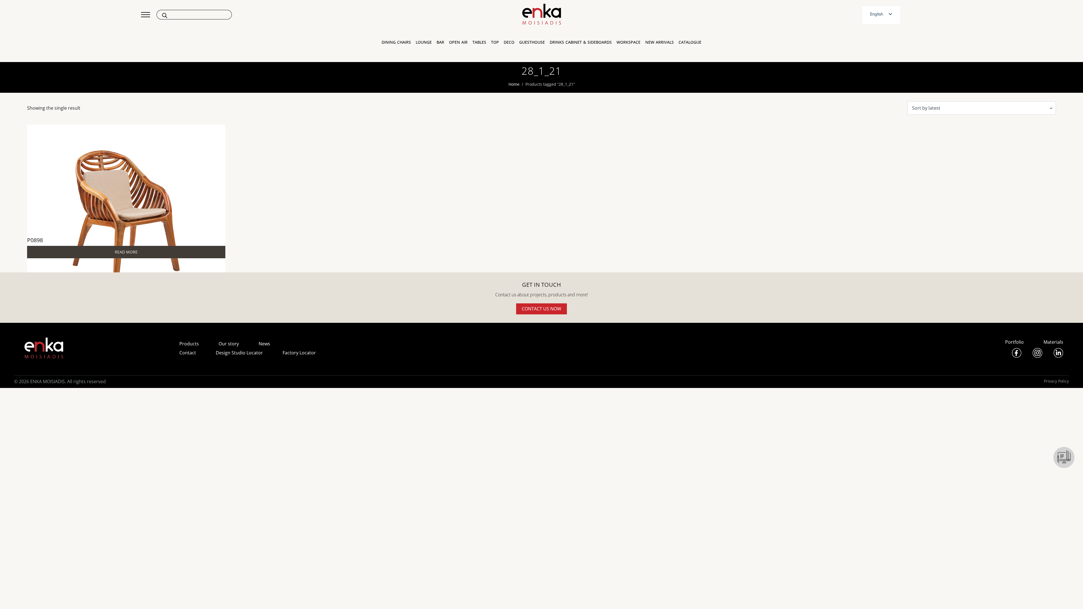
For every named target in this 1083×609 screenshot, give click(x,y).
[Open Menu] (145, 14)
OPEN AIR (458, 42)
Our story (229, 344)
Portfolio (1014, 342)
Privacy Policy (1056, 381)
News (264, 344)
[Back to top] (1071, 597)
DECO (509, 42)
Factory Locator (299, 353)
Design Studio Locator (239, 353)
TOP (495, 42)
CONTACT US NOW (541, 309)
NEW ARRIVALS (659, 42)
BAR (440, 42)
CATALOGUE (690, 42)
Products (189, 344)
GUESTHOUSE (532, 42)
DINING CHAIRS (396, 42)
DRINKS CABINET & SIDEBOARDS (581, 42)
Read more (126, 252)
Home (514, 84)
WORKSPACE (628, 42)
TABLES (479, 42)
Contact (187, 353)
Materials (1053, 342)
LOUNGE (424, 42)
